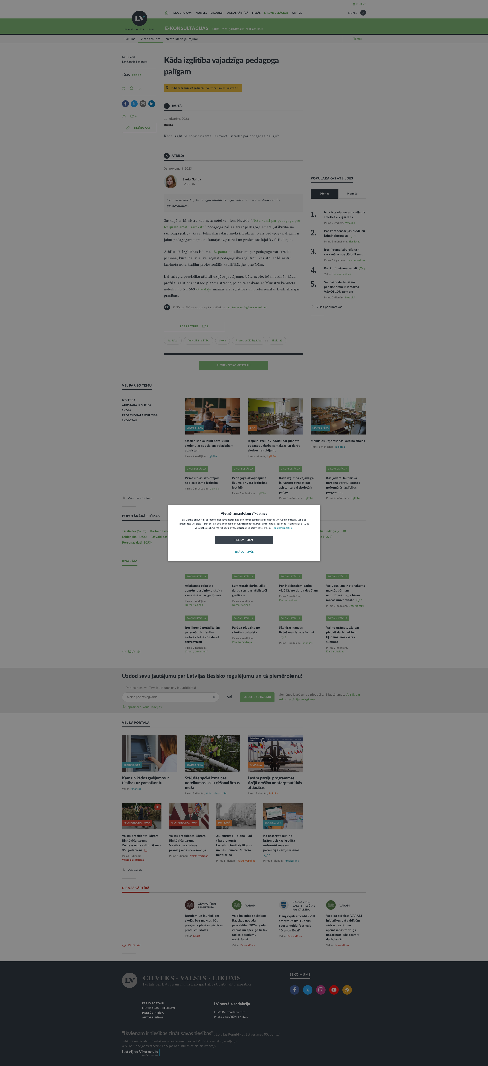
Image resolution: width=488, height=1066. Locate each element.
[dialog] (244, 533)
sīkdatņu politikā (283, 528)
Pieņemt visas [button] (244, 540)
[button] (244, 552)
